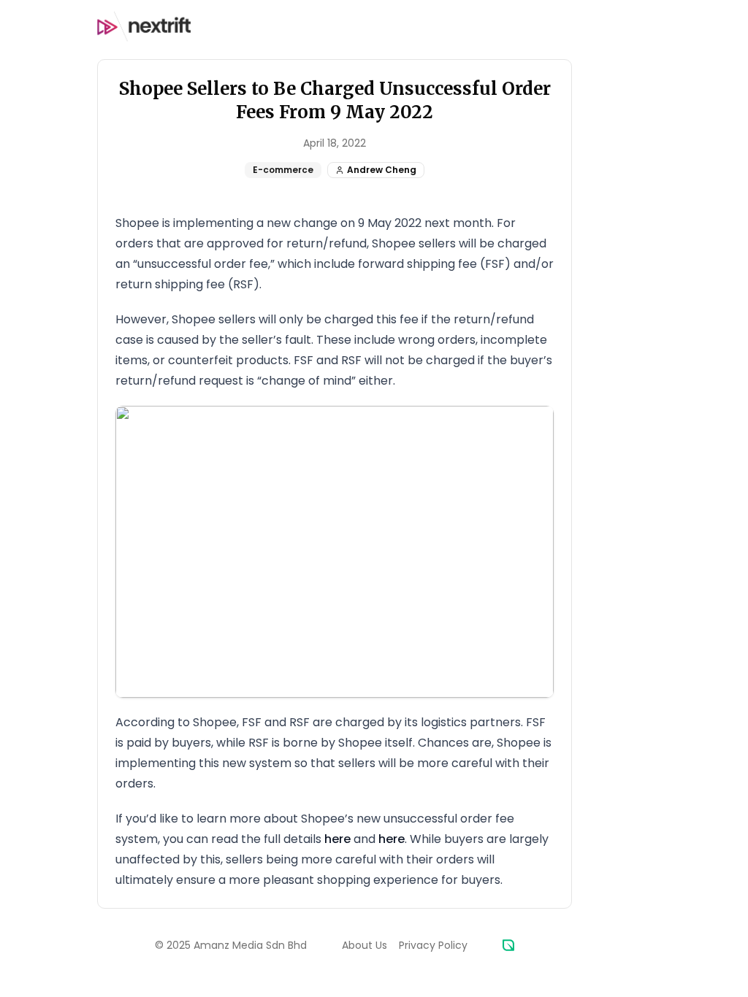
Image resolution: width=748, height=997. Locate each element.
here (337, 839)
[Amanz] (508, 945)
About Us (364, 945)
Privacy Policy (433, 945)
